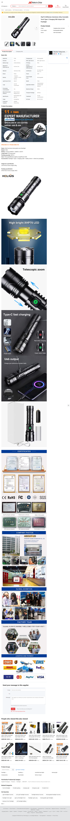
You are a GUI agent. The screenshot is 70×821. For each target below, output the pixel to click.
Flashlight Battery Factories (37, 794)
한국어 (54, 811)
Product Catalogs (20, 769)
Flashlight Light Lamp (33, 798)
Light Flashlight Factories (7, 794)
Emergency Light (35, 788)
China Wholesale (33, 808)
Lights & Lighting (8, 10)
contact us (51, 12)
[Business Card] (67, 57)
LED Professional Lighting (17, 10)
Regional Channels (55, 808)
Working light (54, 772)
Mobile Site (33, 809)
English (11, 811)
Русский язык (30, 811)
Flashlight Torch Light (7, 798)
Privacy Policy (55, 815)
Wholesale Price (41, 808)
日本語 (58, 811)
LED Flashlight (26, 10)
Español (15, 811)
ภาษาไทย (65, 811)
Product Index (62, 808)
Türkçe (28, 812)
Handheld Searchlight (39, 772)
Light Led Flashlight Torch (19, 798)
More (2, 803)
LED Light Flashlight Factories (22, 794)
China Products (12, 808)
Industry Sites (47, 808)
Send (13, 709)
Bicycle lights (21, 775)
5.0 (54, 53)
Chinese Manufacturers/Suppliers (23, 808)
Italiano (36, 811)
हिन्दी (61, 811)
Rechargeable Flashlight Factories (53, 794)
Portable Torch (45, 788)
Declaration (49, 815)
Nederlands (45, 811)
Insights (37, 809)
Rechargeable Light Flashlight (46, 798)
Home (2, 10)
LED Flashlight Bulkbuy (21, 801)
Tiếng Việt (33, 812)
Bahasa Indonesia (39, 812)
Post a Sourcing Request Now (18, 711)
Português (20, 811)
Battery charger (38, 775)
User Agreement (43, 815)
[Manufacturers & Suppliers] (35, 2)
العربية (50, 811)
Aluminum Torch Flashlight (8, 801)
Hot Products (5, 808)
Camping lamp (4, 775)
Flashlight (3, 772)
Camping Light (26, 788)
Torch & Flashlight (6, 788)
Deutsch (40, 811)
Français (25, 811)
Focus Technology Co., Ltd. (26, 815)
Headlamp (20, 772)
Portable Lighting (16, 788)
